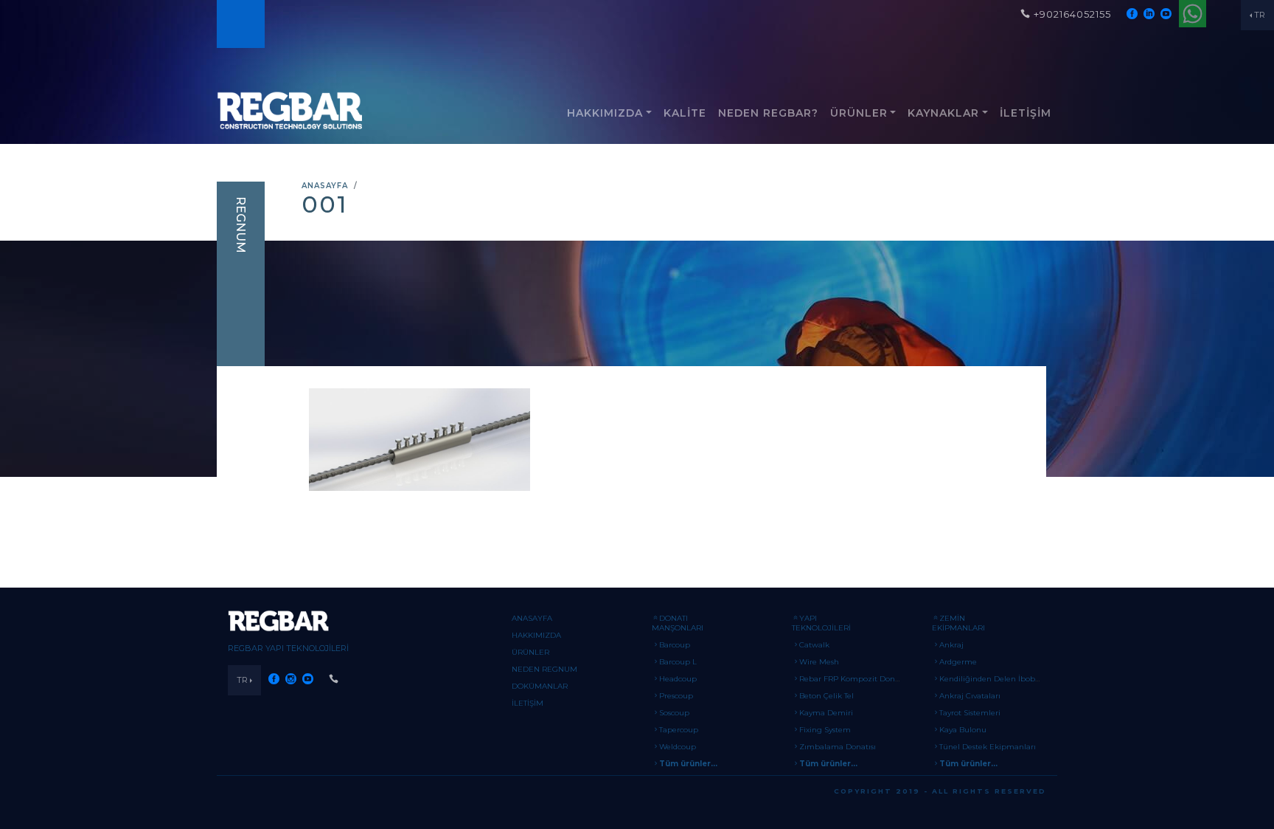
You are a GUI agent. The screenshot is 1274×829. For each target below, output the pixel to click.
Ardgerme (958, 662)
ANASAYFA (325, 185)
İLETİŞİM (1025, 113)
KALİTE (685, 113)
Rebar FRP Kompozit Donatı (852, 679)
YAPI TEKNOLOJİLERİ (821, 623)
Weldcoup (677, 746)
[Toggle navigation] (239, 24)
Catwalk (814, 645)
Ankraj (951, 645)
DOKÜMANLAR (540, 686)
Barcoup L (678, 662)
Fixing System (825, 730)
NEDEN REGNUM (544, 669)
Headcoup (678, 679)
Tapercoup (678, 730)
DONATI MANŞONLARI (677, 623)
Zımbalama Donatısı (837, 746)
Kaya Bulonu (962, 730)
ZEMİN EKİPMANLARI (958, 623)
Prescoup (676, 696)
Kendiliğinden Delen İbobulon (995, 679)
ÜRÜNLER (859, 113)
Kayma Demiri (826, 713)
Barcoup (674, 645)
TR (1259, 15)
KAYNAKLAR (943, 113)
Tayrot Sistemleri (969, 713)
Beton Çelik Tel (826, 696)
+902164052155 (1072, 14)
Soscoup (674, 713)
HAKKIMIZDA (605, 113)
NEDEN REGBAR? (768, 113)
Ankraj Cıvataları (969, 696)
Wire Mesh (819, 662)
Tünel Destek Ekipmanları (987, 746)
